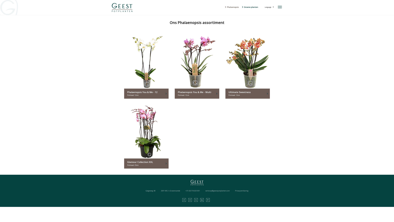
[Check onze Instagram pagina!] (190, 200)
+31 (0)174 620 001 (193, 191)
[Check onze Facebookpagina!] (184, 200)
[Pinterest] (208, 200)
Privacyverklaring (241, 191)
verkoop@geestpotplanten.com (217, 191)
